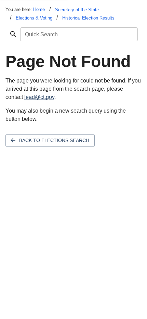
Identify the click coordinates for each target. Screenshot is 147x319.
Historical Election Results (88, 18)
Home (39, 9)
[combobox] (78, 34)
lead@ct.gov (39, 97)
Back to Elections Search (54, 140)
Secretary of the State (77, 9)
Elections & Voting (34, 18)
